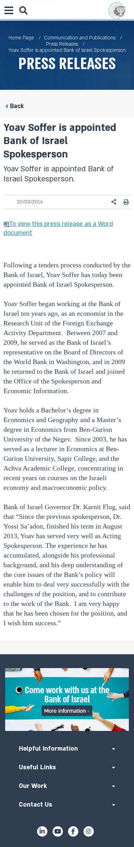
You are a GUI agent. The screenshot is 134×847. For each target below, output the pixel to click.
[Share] (114, 202)
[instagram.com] (88, 831)
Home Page (21, 38)
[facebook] (73, 831)
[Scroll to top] (67, 654)
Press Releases (62, 44)
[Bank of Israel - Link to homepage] (117, 10)
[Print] (126, 202)
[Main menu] (8, 10)
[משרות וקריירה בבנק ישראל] (67, 699)
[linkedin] (42, 831)
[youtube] (58, 831)
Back (17, 106)
